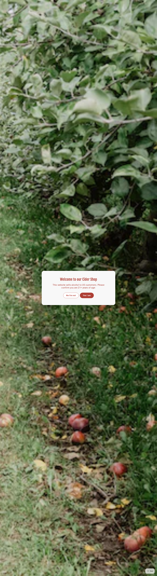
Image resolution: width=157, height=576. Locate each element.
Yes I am (87, 295)
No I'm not (71, 295)
